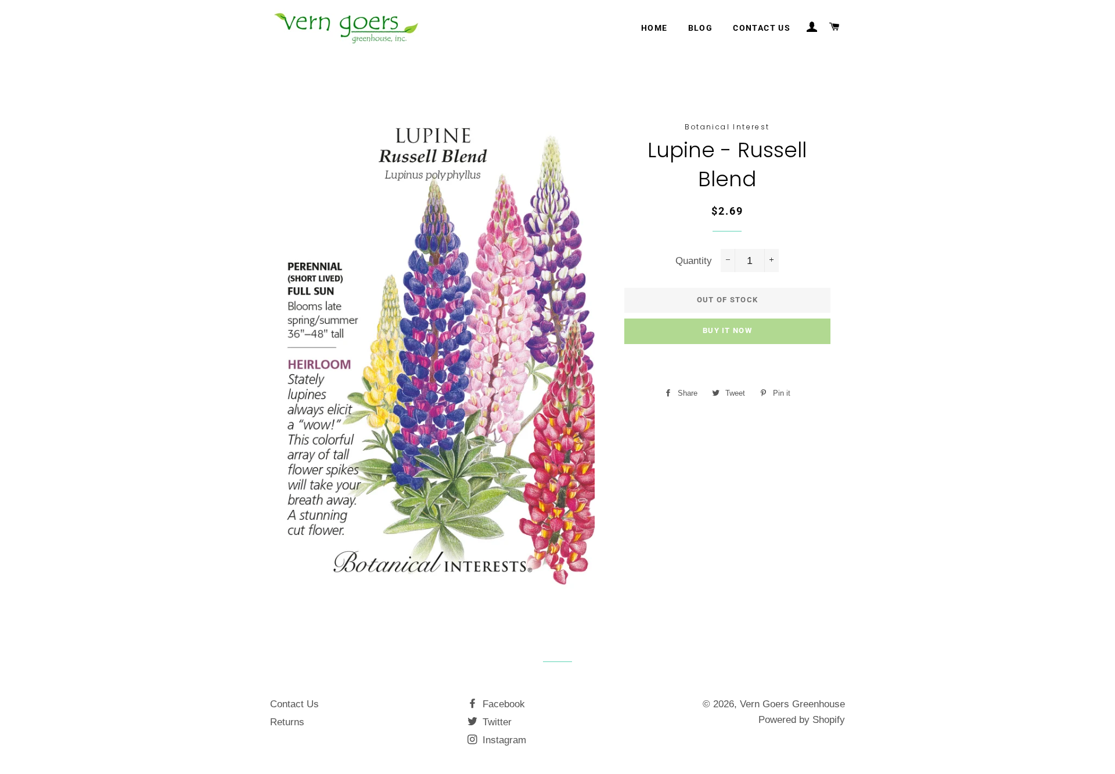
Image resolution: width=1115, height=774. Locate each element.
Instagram (503, 740)
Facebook (502, 704)
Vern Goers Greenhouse (792, 704)
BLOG (700, 27)
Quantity (693, 260)
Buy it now (727, 330)
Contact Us (294, 704)
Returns (287, 722)
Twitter (496, 722)
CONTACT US (761, 27)
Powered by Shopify (801, 719)
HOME (654, 27)
